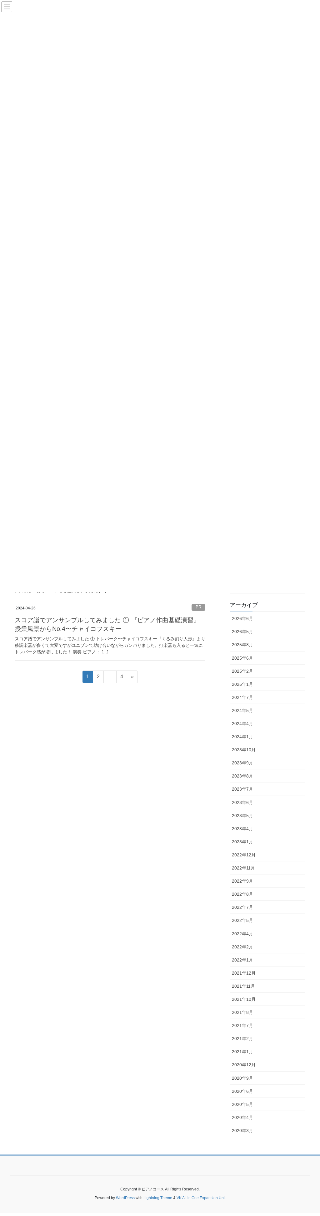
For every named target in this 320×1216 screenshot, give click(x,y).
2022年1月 (242, 959)
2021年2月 (242, 1038)
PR (198, 607)
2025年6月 (242, 658)
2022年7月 (242, 907)
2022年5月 (242, 920)
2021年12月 (244, 973)
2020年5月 (242, 1104)
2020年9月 (242, 1078)
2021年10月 (244, 999)
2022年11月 (243, 867)
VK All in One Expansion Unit (201, 1198)
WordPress (125, 1198)
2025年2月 (242, 671)
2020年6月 (242, 1091)
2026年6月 (242, 618)
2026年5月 (242, 631)
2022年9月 (242, 881)
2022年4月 (242, 933)
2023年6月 (242, 802)
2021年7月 (242, 1025)
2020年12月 (244, 1064)
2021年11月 (243, 986)
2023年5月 (242, 815)
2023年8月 (242, 775)
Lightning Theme (157, 1198)
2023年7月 (242, 789)
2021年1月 (242, 1051)
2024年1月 (242, 736)
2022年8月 (242, 894)
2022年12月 (244, 854)
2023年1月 (242, 841)
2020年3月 (242, 1130)
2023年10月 (244, 749)
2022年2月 (242, 946)
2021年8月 (242, 1012)
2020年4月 (242, 1117)
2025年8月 (242, 644)
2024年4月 (242, 723)
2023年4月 (242, 828)
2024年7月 (242, 697)
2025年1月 (242, 684)
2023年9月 (242, 762)
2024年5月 (242, 710)
